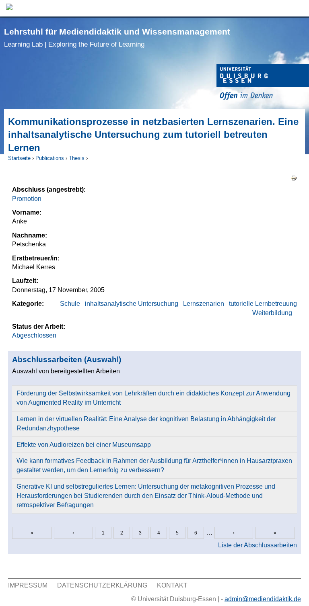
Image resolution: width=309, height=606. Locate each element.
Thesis (76, 158)
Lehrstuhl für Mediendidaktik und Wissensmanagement (117, 37)
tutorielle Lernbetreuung (263, 303)
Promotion (26, 198)
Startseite (19, 158)
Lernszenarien (203, 303)
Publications (49, 158)
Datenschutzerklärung (102, 585)
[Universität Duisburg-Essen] (262, 83)
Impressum (27, 585)
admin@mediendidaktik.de (263, 599)
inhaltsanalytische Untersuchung (131, 303)
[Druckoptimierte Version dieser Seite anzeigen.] (293, 177)
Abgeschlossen (34, 335)
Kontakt (172, 585)
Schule (70, 303)
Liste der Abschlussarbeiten (257, 545)
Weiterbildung (272, 312)
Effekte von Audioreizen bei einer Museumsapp (83, 444)
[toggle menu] (299, 8)
